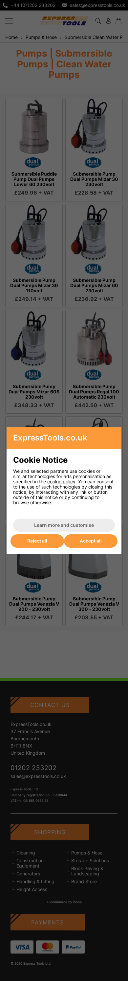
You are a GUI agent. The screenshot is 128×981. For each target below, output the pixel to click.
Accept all (91, 540)
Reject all (37, 540)
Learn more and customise (64, 525)
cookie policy (61, 481)
